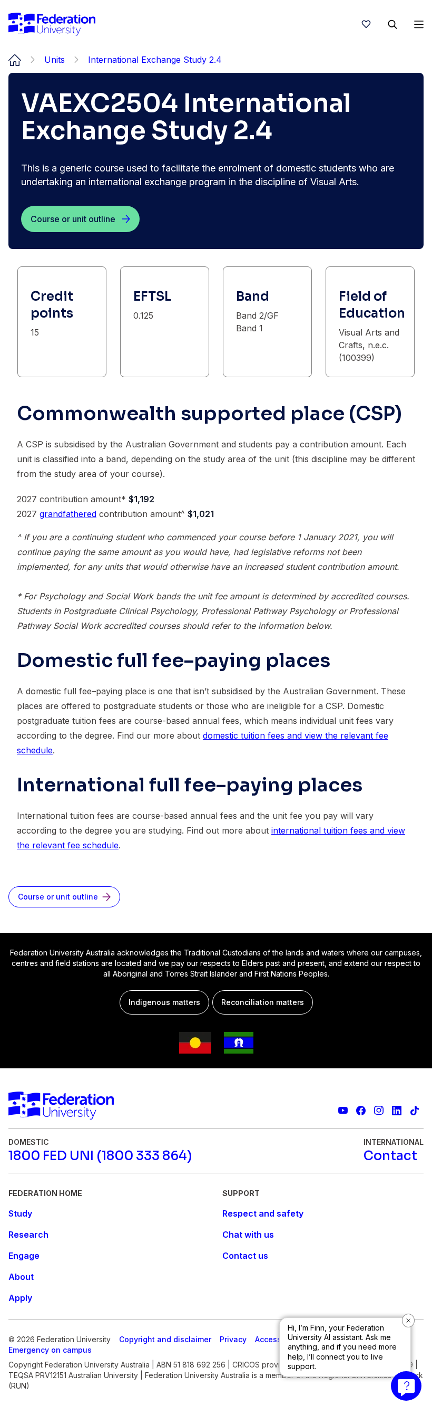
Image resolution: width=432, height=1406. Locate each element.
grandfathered (68, 514)
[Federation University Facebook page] (361, 1111)
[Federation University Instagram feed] (379, 1111)
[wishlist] (366, 24)
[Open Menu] (419, 24)
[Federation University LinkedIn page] (397, 1111)
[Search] (392, 24)
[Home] (51, 24)
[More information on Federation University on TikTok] (415, 1111)
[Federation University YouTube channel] (343, 1111)
